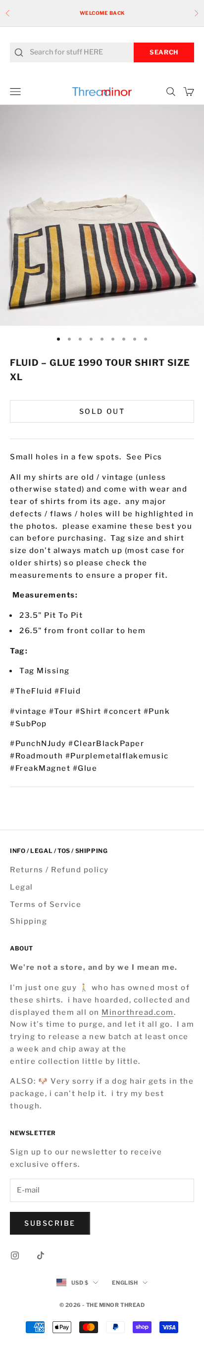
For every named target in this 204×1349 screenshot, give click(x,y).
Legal (21, 887)
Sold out (102, 411)
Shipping (28, 921)
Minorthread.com (138, 1012)
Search (164, 52)
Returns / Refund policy (59, 869)
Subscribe (50, 1223)
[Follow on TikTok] (41, 1255)
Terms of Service (45, 904)
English (125, 1282)
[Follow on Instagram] (15, 1255)
